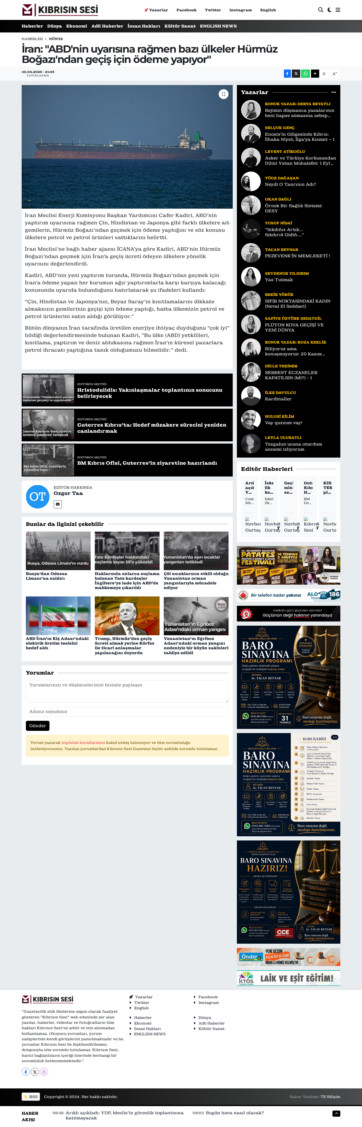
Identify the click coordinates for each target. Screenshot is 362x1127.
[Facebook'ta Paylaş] (287, 74)
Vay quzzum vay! (283, 422)
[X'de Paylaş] (296, 74)
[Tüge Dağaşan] (251, 181)
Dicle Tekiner (281, 366)
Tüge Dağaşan (282, 178)
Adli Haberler (107, 26)
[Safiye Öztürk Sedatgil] (251, 324)
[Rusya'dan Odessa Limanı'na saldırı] (58, 550)
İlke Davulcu (280, 392)
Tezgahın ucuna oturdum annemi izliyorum (293, 447)
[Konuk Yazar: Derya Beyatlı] (251, 109)
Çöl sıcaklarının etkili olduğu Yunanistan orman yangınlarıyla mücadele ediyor (196, 581)
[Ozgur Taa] (37, 496)
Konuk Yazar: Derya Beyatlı (297, 103)
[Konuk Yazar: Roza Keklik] (251, 347)
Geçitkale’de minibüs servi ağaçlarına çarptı (288, 488)
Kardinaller (278, 399)
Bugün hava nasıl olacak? (235, 1112)
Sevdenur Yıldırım (287, 273)
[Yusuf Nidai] (251, 228)
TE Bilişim (330, 1096)
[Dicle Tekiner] (251, 371)
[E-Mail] (58, 504)
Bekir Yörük (279, 294)
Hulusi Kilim (279, 416)
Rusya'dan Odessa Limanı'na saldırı (46, 576)
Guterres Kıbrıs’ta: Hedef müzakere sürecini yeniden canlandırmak (308, 488)
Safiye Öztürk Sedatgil (293, 318)
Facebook (187, 10)
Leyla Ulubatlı (283, 437)
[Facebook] (26, 1072)
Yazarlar (158, 10)
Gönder (37, 725)
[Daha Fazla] (315, 74)
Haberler (32, 26)
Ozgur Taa (68, 493)
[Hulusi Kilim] (251, 419)
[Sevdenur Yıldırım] (251, 276)
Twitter (213, 10)
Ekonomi (76, 26)
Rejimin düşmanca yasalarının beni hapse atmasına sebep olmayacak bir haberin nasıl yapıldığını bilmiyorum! (299, 113)
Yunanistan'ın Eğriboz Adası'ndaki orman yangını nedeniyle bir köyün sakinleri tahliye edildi (196, 645)
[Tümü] (333, 92)
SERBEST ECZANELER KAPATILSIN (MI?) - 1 (291, 375)
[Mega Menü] (338, 10)
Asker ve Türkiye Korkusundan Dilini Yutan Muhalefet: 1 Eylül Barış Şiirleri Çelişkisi (300, 161)
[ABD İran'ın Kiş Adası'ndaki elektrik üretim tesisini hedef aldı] (58, 615)
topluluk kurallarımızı (84, 742)
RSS (33, 1096)
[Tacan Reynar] (251, 252)
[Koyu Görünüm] (329, 10)
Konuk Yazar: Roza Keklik (295, 342)
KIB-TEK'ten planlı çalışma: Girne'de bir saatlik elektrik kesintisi (327, 488)
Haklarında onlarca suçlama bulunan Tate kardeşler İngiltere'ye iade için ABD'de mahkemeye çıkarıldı (127, 581)
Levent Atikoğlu (285, 151)
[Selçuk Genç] (251, 133)
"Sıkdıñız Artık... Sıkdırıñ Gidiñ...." (284, 232)
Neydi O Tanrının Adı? (290, 184)
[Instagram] (44, 1072)
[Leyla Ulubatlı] (251, 443)
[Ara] (320, 10)
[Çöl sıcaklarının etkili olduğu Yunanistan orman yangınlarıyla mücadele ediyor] (196, 550)
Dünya (54, 26)
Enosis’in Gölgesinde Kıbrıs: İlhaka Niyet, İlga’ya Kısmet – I (299, 137)
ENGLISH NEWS (218, 26)
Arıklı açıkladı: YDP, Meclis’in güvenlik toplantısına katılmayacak (249, 488)
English (268, 10)
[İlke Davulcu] (251, 395)
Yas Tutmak (279, 279)
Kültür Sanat (180, 26)
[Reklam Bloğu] (288, 565)
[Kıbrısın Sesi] (60, 10)
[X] (35, 1072)
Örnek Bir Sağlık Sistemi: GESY (294, 208)
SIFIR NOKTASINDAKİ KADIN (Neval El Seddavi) (297, 304)
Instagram (241, 10)
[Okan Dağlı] (251, 204)
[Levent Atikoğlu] (251, 157)
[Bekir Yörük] (251, 300)
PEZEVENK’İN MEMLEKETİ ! (297, 256)
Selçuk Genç (280, 127)
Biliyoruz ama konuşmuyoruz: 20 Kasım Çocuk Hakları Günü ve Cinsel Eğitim (299, 351)
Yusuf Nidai (278, 223)
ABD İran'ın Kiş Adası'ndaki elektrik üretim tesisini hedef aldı (57, 643)
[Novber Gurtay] (253, 525)
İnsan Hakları (144, 26)
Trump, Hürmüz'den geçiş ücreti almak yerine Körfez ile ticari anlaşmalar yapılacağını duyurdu (124, 645)
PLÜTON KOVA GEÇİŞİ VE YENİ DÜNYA (294, 327)
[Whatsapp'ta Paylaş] (305, 74)
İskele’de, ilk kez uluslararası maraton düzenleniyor (269, 488)
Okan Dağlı (278, 199)
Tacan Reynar (281, 249)
